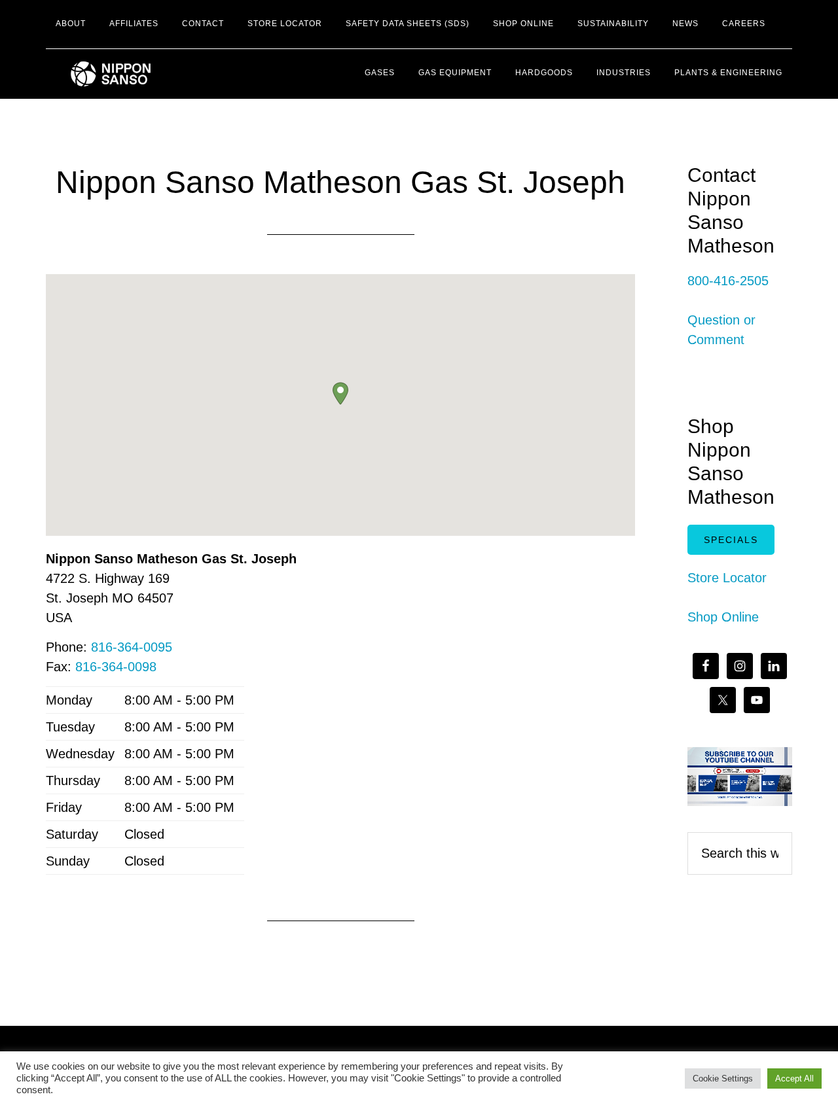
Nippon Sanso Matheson (164, 74)
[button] (340, 393)
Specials (731, 540)
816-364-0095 (131, 647)
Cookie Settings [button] (723, 1078)
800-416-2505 (728, 280)
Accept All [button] (794, 1078)
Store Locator (727, 577)
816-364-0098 (115, 666)
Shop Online (723, 617)
